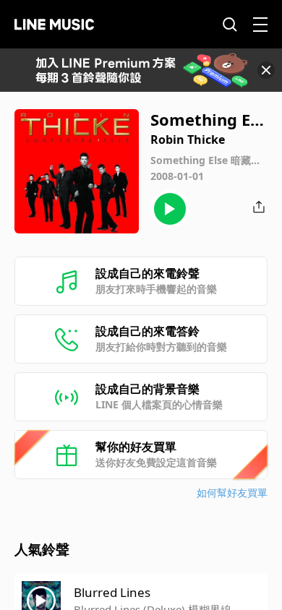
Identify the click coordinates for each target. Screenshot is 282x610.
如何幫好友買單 (232, 492)
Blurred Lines (112, 592)
